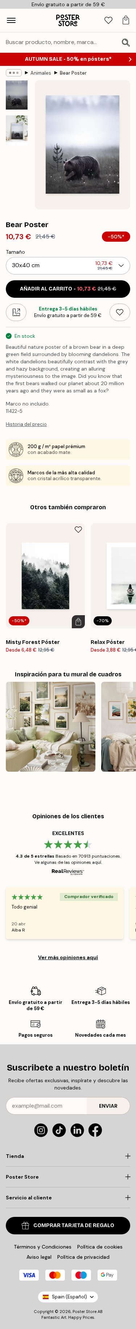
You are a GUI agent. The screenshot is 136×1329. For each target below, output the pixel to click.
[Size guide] (16, 312)
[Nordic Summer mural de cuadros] (50, 727)
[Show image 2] (17, 130)
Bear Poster (73, 73)
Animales (40, 73)
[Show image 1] (17, 95)
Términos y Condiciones (42, 1246)
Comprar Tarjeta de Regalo (73, 1225)
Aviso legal (38, 1257)
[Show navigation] (11, 20)
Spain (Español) (69, 1297)
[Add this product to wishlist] (120, 312)
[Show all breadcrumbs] (14, 72)
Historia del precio (26, 424)
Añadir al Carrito (68, 289)
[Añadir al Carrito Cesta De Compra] (78, 621)
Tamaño (15, 252)
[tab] (108, 20)
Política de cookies (100, 1246)
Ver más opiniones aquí (68, 957)
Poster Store (84, 1311)
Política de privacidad (83, 1257)
